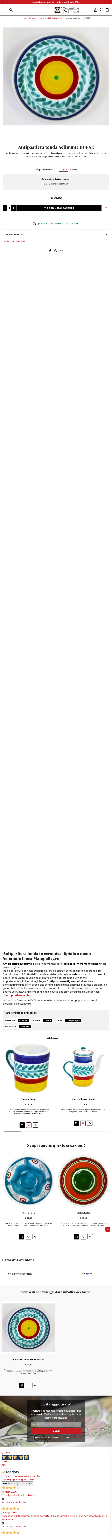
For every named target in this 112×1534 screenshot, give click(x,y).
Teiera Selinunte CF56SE (83, 1099)
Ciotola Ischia (83, 1213)
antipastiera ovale (17, 995)
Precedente (9, 1483)
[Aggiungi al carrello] (22, 1125)
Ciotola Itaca (28, 1213)
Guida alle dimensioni (14, 241)
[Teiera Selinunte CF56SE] (83, 1067)
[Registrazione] (95, 10)
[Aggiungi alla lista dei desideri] (105, 208)
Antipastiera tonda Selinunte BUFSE (28, 1359)
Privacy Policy (76, 1437)
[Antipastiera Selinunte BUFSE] (56, 76)
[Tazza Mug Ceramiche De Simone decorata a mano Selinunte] (29, 1067)
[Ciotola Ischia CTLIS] (83, 1180)
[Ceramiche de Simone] (66, 9)
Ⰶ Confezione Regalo (57, 184)
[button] (2, 2)
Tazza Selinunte (29, 1099)
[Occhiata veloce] (35, 1125)
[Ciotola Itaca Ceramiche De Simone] (28, 1180)
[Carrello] (107, 10)
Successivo (25, 1483)
